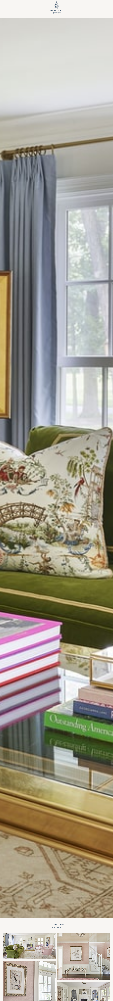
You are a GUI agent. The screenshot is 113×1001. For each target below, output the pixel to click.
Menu (4, 2)
